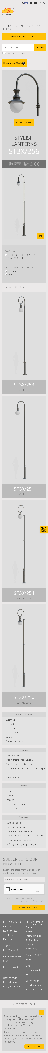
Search (40, 47)
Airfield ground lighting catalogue (21, 844)
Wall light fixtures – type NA (19, 764)
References (11, 808)
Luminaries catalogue (16, 827)
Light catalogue (13, 822)
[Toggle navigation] (42, 12)
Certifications (12, 732)
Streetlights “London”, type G (19, 759)
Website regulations (15, 741)
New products (13, 755)
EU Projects (11, 728)
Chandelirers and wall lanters (20, 831)
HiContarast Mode (12, 62)
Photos (9, 791)
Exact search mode (16, 52)
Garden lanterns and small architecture (24, 835)
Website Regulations (34, 1046)
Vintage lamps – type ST (30, 26)
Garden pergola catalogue (18, 839)
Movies (9, 795)
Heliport (10, 724)
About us (10, 719)
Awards (10, 736)
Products (8, 26)
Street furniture (13, 776)
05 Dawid (12, 271)
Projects (10, 799)
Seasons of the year (15, 804)
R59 (10, 274)
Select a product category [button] (23, 36)
